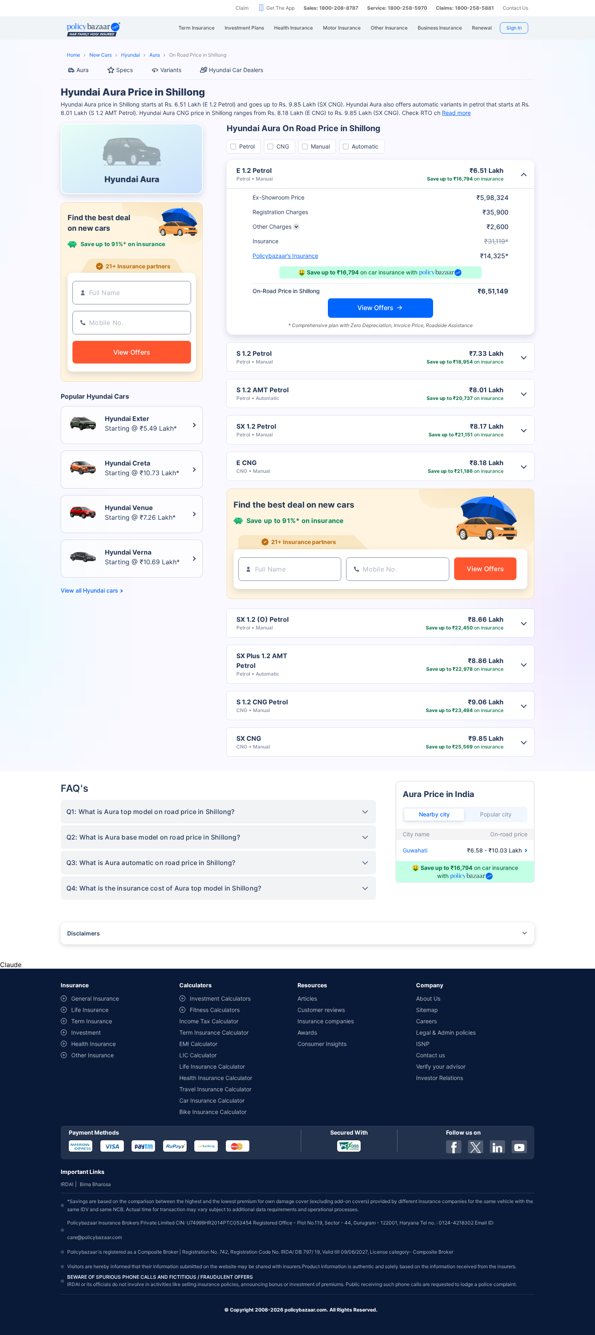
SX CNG (248, 738)
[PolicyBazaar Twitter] (475, 1146)
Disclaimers (83, 933)
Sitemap (427, 1009)
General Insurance (95, 998)
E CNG (246, 463)
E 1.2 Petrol (254, 170)
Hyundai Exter (127, 419)
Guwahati (415, 850)
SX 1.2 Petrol (256, 426)
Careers (426, 1021)
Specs (124, 69)
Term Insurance (91, 1021)
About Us (428, 998)
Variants (170, 69)
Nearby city (434, 814)
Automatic (365, 146)
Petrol (247, 146)
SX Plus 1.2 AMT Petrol (261, 661)
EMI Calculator (198, 1043)
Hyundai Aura (131, 179)
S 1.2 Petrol (254, 353)
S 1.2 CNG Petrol (262, 702)
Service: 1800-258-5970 (397, 8)
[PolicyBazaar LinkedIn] (497, 1146)
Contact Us (515, 8)
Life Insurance (89, 1009)
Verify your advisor (440, 1066)
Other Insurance (92, 1055)
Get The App (280, 8)
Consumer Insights (322, 1043)
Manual (320, 146)
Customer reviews (321, 1009)
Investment (86, 1032)
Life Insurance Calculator (212, 1066)
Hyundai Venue (129, 508)
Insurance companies (326, 1021)
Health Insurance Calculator (215, 1077)
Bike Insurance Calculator (212, 1111)
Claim (242, 8)
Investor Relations (439, 1077)
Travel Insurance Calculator (215, 1089)
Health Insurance (93, 1043)
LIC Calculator (198, 1055)
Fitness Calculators (215, 1009)
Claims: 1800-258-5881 (465, 8)
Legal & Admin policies (446, 1032)
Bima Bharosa (95, 1184)
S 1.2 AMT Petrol (262, 390)
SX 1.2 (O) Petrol (262, 619)
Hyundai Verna (128, 552)
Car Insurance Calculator (211, 1100)
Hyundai (130, 55)
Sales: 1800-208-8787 (331, 8)
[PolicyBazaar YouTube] (519, 1146)
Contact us (430, 1055)
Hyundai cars (100, 590)
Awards (307, 1032)
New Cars (100, 55)
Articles (307, 998)
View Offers (375, 308)
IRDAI (67, 1184)
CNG (282, 146)
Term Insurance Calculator (214, 1032)
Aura (154, 55)
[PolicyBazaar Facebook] (453, 1146)
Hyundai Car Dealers (236, 69)
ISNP (422, 1043)
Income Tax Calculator (208, 1021)
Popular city (496, 814)
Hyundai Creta (127, 463)
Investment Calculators (220, 998)
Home (73, 55)
